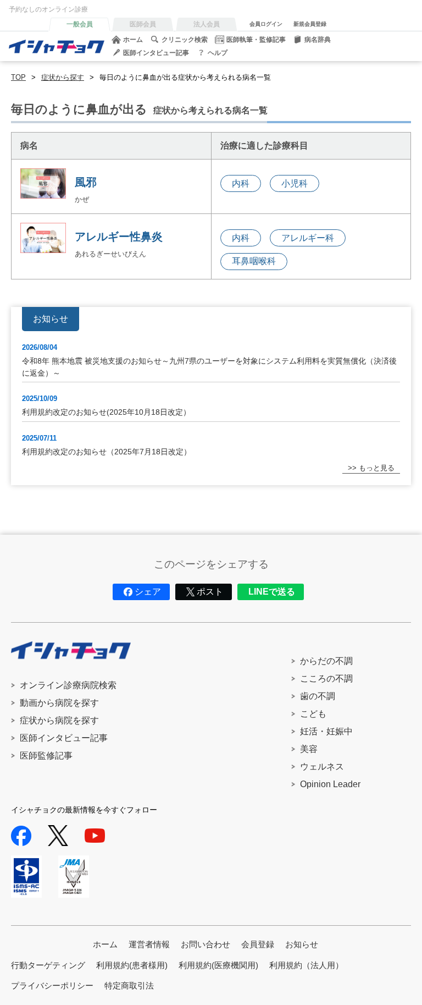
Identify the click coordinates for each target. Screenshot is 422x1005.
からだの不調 (326, 661)
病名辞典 (317, 39)
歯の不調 (317, 696)
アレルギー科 (307, 238)
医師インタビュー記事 (156, 53)
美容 (309, 749)
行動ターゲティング (48, 965)
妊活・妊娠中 (326, 731)
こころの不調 (326, 678)
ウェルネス (322, 766)
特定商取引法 (129, 985)
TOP (18, 77)
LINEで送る (271, 591)
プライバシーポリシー (52, 985)
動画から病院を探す (59, 702)
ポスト (210, 591)
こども (313, 713)
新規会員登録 (309, 24)
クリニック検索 (185, 39)
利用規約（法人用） (306, 965)
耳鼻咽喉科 (254, 261)
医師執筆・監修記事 (256, 39)
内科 (240, 183)
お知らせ (301, 944)
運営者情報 (149, 944)
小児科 (294, 183)
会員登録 (257, 944)
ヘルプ (217, 53)
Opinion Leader (330, 784)
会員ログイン (265, 24)
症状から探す (62, 77)
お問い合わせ (205, 944)
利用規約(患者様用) (132, 965)
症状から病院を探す (59, 720)
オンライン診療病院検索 (68, 685)
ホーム (133, 39)
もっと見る (377, 468)
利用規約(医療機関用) (218, 965)
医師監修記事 (46, 755)
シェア (148, 591)
